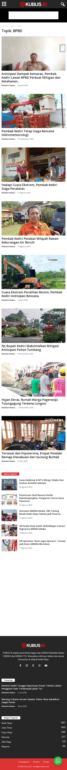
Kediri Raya (7, 723)
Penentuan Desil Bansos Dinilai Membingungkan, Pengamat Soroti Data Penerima (41, 498)
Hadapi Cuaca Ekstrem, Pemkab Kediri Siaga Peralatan (29, 187)
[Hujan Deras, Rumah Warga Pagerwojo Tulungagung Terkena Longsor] (33, 379)
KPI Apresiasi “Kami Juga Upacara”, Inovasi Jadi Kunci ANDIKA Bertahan (42, 542)
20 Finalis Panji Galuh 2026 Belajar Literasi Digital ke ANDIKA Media (42, 527)
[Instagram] (27, 666)
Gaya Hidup (7, 732)
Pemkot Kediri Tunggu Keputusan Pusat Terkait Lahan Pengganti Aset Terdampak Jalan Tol (31, 687)
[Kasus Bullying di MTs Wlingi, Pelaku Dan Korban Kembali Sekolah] (9, 484)
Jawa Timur (7, 728)
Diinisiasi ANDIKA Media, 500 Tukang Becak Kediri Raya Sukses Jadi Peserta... (40, 512)
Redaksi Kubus (8, 85)
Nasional (5, 737)
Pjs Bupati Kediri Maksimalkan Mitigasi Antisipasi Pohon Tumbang (30, 348)
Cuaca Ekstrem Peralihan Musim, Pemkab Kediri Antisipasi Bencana (32, 294)
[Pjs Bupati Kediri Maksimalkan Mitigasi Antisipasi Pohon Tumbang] (33, 326)
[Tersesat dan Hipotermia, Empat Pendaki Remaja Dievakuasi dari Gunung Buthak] (33, 433)
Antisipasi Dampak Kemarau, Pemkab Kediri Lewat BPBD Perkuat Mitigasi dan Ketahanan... (31, 77)
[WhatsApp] (40, 666)
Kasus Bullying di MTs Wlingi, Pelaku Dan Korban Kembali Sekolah (41, 482)
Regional (5, 746)
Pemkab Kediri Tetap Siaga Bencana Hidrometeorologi (28, 133)
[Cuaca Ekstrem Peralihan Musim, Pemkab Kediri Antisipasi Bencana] (33, 272)
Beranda (4, 26)
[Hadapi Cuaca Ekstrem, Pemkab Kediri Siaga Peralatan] (33, 164)
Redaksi (36, 762)
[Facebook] (21, 666)
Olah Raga (6, 742)
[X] (34, 666)
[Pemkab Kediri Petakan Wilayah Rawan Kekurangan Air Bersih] (33, 218)
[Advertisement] (33, 15)
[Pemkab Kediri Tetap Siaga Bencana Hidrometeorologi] (33, 111)
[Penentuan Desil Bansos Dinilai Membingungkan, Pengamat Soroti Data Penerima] (9, 499)
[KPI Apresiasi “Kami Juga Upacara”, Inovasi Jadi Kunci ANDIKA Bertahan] (9, 545)
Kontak (46, 762)
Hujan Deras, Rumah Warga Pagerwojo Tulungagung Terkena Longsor (30, 402)
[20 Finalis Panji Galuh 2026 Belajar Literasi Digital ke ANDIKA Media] (9, 530)
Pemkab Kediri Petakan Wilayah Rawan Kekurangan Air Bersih (30, 240)
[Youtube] (46, 666)
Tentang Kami (24, 762)
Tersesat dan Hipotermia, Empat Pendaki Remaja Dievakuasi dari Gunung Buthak (32, 455)
